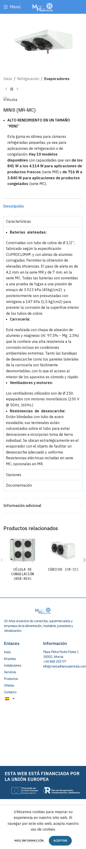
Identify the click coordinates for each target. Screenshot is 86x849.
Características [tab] (18, 221)
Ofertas (9, 685)
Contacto (10, 692)
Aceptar (60, 841)
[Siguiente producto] (17, 89)
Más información (29, 841)
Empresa (10, 659)
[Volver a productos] (11, 89)
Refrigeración (28, 78)
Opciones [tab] (13, 474)
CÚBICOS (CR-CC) (63, 569)
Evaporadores (56, 78)
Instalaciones (12, 665)
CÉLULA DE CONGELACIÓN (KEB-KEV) (22, 574)
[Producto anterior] (6, 89)
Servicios (10, 672)
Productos (11, 679)
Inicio (7, 78)
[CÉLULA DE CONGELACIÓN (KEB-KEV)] (22, 551)
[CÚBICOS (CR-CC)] (63, 551)
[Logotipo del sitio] (43, 6)
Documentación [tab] (19, 485)
